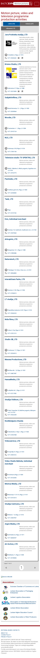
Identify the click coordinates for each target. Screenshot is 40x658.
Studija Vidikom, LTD (14, 399)
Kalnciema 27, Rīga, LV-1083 (16, 88)
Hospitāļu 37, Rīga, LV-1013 (16, 452)
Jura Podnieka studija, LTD (16, 35)
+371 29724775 (11, 173)
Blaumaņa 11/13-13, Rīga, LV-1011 (18, 494)
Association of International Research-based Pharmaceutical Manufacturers (23, 602)
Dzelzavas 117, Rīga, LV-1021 (16, 350)
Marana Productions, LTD (15, 359)
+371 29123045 (11, 477)
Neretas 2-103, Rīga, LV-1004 (16, 290)
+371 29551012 (11, 455)
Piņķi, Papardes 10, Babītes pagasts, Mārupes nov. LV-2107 (21, 411)
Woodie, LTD (10, 117)
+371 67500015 (11, 293)
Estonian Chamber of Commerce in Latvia (24, 586)
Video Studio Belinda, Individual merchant (18, 462)
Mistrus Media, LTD (13, 484)
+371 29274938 (11, 91)
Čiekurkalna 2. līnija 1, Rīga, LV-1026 (18, 432)
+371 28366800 (11, 273)
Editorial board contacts (10, 630)
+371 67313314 (11, 498)
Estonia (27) (29, 24)
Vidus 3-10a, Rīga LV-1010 (15, 330)
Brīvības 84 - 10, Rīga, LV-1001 (16, 370)
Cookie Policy (6, 635)
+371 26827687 (11, 373)
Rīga (9, 210)
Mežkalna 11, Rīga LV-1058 (16, 555)
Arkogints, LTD (11, 239)
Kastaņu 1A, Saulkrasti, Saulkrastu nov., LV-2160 (22, 230)
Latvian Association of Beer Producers (23, 617)
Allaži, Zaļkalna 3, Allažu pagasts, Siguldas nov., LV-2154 (22, 169)
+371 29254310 (11, 353)
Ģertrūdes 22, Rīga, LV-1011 (16, 535)
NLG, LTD (9, 138)
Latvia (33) (11, 24)
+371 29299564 (11, 111)
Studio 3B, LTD (11, 339)
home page (22, 58)
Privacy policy (6, 637)
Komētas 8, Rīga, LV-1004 (15, 474)
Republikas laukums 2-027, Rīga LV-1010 (20, 310)
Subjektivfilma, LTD (13, 97)
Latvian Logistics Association (20, 597)
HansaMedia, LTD (12, 379)
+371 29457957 (11, 518)
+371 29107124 (11, 131)
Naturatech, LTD (12, 259)
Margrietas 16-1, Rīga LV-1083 (17, 250)
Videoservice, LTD (12, 441)
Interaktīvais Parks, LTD (15, 279)
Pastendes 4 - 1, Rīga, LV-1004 (17, 128)
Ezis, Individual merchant (15, 219)
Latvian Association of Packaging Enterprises (21, 592)
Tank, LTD (9, 199)
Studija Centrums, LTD (14, 504)
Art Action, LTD (11, 544)
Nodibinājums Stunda (14, 421)
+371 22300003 (11, 193)
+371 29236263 (11, 58)
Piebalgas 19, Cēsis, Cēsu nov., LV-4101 (19, 270)
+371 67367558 (11, 435)
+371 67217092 (11, 393)
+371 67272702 (11, 213)
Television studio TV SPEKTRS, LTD (20, 158)
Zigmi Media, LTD (12, 524)
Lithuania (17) (10, 28)
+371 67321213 (11, 333)
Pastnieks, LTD (11, 179)
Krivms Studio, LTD (13, 64)
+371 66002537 (11, 538)
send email (18, 58)
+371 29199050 (11, 558)
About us (4, 633)
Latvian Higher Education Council (21, 612)
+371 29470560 (11, 233)
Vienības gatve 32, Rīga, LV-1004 (17, 190)
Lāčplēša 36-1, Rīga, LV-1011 (16, 390)
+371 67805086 (11, 253)
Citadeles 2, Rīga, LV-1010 (15, 55)
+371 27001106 (11, 151)
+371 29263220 (11, 313)
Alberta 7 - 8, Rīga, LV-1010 (16, 515)
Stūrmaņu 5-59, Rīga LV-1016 (16, 148)
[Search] (31, 4)
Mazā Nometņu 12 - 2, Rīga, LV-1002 (18, 108)
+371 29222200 (11, 415)
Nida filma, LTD (11, 319)
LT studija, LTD (11, 299)
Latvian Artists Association (19, 608)
